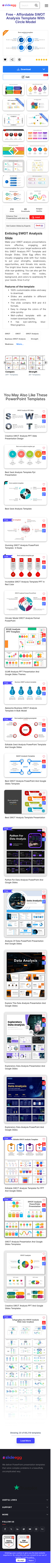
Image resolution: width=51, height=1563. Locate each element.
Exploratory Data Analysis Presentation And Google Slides (25, 1067)
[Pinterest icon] (19, 59)
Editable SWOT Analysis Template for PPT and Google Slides (24, 1189)
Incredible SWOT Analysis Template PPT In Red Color (25, 583)
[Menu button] (46, 5)
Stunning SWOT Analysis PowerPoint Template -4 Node (22, 546)
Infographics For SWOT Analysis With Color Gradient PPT (25, 1424)
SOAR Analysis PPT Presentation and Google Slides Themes (22, 672)
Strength (34, 339)
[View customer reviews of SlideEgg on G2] (24, 1502)
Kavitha (39, 211)
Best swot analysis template (18, 508)
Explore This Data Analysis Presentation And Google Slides (25, 1004)
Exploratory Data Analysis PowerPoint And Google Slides (24, 1128)
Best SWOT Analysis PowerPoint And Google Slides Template (25, 782)
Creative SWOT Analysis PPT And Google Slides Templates (24, 1306)
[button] (44, 411)
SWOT (7, 334)
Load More (25, 1440)
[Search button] (36, 5)
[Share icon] (12, 59)
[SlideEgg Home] (25, 1458)
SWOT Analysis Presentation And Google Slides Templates (23, 1242)
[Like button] (5, 59)
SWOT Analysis (32, 334)
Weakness (9, 344)
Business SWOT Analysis (15, 339)
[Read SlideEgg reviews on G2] (9, 1502)
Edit (36, 76)
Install (37, 217)
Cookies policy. (27, 1557)
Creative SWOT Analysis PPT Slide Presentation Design (21, 437)
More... (20, 344)
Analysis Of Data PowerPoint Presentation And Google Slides (24, 942)
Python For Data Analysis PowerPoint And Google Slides (24, 881)
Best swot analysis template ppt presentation (20, 473)
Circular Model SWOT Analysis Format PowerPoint (22, 619)
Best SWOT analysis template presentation (25, 817)
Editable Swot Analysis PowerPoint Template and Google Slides (25, 745)
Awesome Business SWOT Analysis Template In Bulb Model (21, 709)
